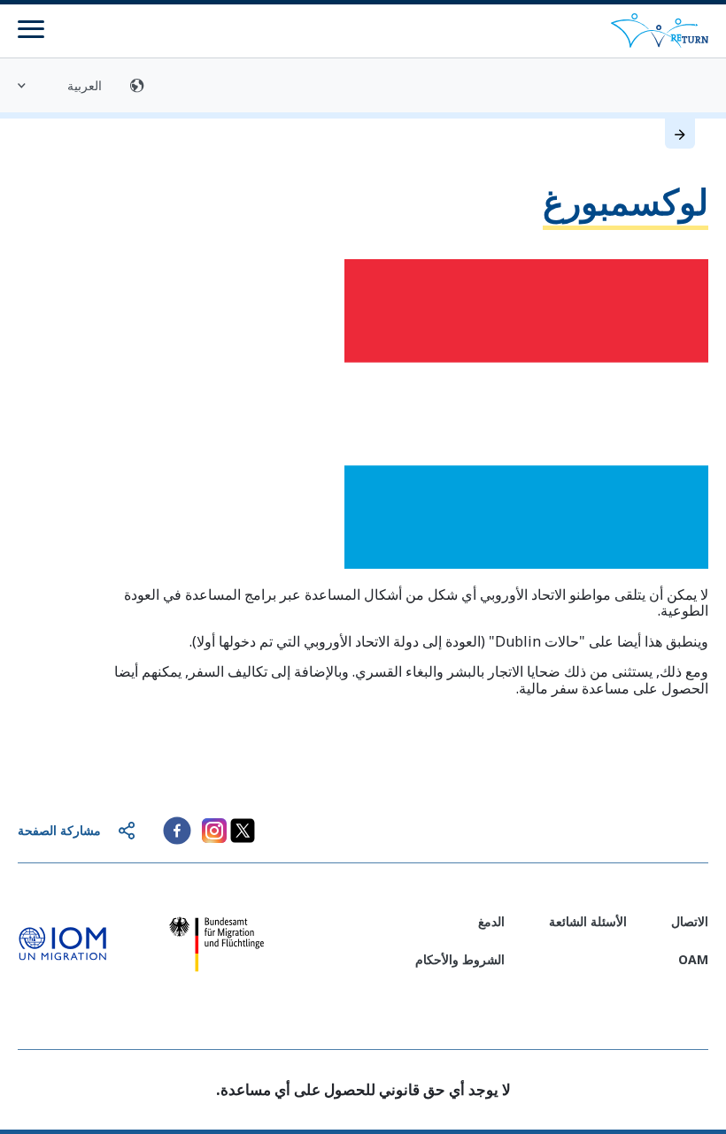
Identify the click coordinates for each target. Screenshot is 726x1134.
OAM (693, 959)
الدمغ (491, 921)
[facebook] (177, 830)
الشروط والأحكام (460, 959)
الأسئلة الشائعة (588, 921)
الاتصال (689, 921)
